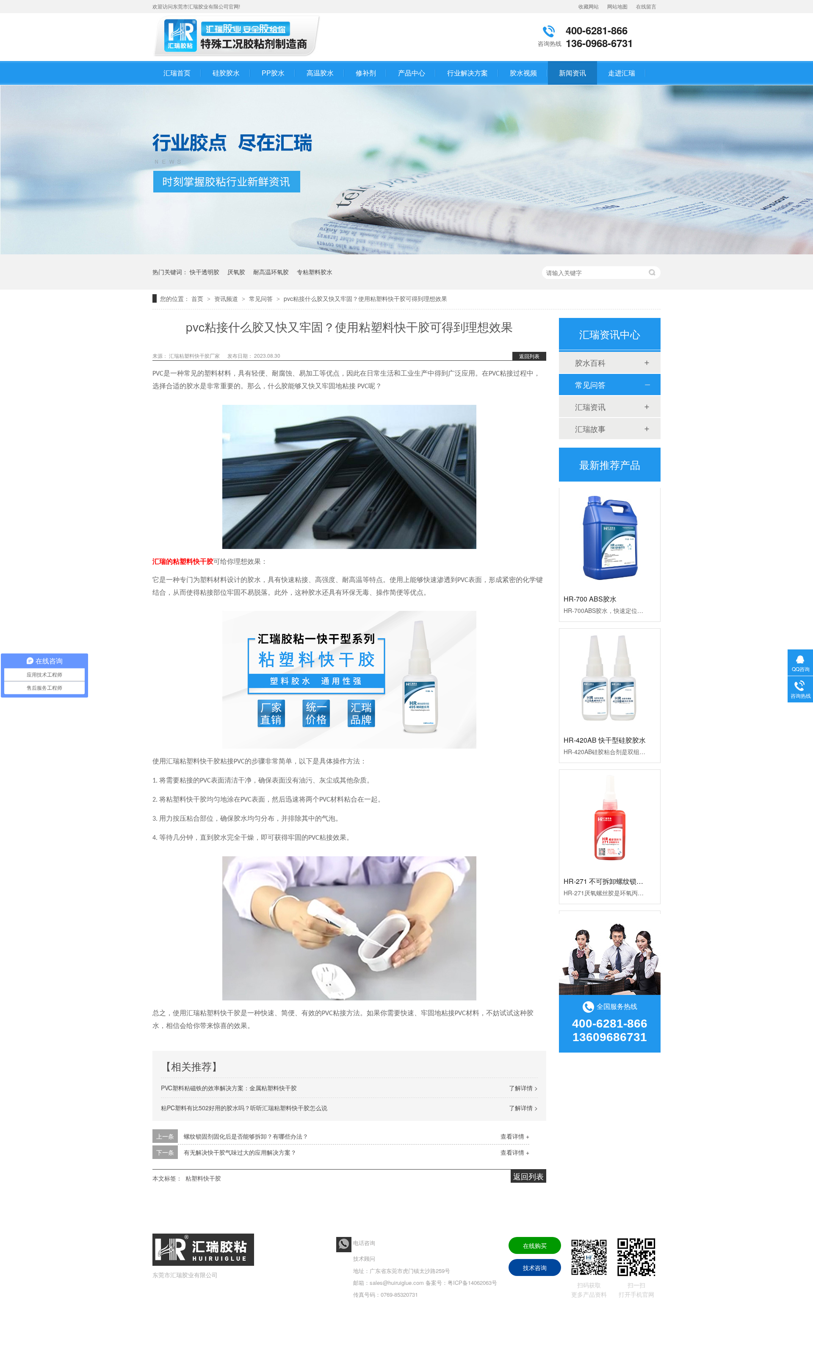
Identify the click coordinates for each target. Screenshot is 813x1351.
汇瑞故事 (590, 428)
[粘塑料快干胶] (239, 56)
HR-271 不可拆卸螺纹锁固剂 (607, 864)
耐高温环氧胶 (271, 271)
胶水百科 (590, 362)
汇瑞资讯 (590, 406)
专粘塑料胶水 (314, 271)
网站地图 (617, 6)
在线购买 (535, 1245)
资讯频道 (227, 298)
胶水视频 (523, 73)
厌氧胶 (236, 271)
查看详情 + (515, 1136)
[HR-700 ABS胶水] (609, 520)
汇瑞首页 (177, 73)
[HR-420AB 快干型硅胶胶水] (609, 661)
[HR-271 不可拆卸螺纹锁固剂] (609, 802)
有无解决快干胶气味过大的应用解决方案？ (240, 1152)
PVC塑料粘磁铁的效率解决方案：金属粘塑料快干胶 (229, 1088)
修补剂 (366, 73)
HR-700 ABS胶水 (590, 581)
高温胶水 (320, 73)
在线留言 (646, 6)
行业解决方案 (467, 73)
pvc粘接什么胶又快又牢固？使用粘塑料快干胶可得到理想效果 (365, 298)
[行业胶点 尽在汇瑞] (406, 251)
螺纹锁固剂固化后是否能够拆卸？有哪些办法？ (246, 1136)
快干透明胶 (204, 271)
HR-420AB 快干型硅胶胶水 (605, 722)
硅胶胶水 (226, 73)
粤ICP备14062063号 (472, 1283)
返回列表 (529, 355)
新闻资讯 (572, 73)
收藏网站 (588, 6)
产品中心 (411, 73)
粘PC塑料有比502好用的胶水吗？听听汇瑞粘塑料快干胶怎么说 (244, 1107)
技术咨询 (535, 1267)
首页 (198, 298)
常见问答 (261, 298)
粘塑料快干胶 (203, 1178)
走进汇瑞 (621, 73)
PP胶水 (273, 73)
